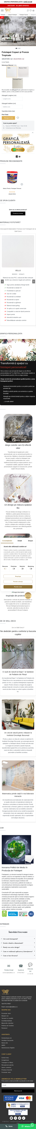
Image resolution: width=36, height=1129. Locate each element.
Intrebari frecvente (7, 1040)
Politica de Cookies (8, 1025)
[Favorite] (31, 10)
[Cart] (33, 10)
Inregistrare (5, 1060)
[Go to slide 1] (16, 48)
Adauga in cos (8, 118)
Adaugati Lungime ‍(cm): (9, 95)
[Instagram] (15, 1118)
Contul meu (5, 1057)
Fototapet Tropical (23, 14)
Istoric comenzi (6, 1067)
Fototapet (3, 14)
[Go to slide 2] (18, 48)
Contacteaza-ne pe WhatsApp (13, 128)
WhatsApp (28, 1126)
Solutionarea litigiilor (8, 1047)
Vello (9, 68)
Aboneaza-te (18, 1091)
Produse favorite (7, 1070)
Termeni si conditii (7, 1018)
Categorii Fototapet (12, 14)
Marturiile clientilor (7, 1023)
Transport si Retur (7, 1062)
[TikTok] (23, 1118)
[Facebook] (11, 1118)
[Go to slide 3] (19, 48)
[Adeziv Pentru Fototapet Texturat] (12, 177)
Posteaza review (18, 213)
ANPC (3, 1045)
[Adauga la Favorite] (22, 184)
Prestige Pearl (17, 79)
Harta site (5, 1043)
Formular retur (6, 1013)
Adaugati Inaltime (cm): (9, 103)
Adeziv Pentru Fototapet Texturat (12, 188)
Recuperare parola (7, 1065)
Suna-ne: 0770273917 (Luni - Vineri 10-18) (16, 126)
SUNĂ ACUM (27, 2)
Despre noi (5, 1016)
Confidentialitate (7, 1020)
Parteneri (4, 1028)
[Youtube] (19, 1118)
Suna (10, 1126)
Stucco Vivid (22, 68)
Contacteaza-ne (7, 1038)
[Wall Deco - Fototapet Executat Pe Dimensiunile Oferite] (8, 10)
